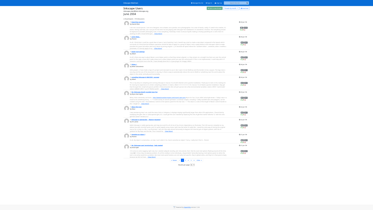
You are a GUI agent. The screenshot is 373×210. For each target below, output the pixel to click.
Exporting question (138, 22)
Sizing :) (134, 64)
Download (245, 8)
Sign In (209, 3)
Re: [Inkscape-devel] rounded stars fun (144, 92)
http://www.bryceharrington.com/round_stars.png (169, 97)
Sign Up (219, 3)
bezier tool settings (138, 52)
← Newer (174, 160)
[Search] (247, 3)
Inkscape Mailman (130, 3)
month (230, 8)
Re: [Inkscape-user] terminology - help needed (147, 145)
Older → (199, 160)
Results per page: (184, 165)
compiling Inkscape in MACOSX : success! (145, 77)
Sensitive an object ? (138, 134)
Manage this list (197, 3)
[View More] (158, 34)
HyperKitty (187, 207)
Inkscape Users (133, 8)
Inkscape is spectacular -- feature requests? (146, 120)
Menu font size (136, 107)
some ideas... (135, 37)
